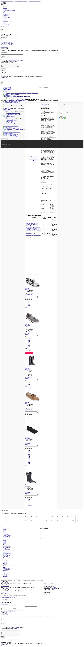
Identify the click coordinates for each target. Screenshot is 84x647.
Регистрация (6, 24)
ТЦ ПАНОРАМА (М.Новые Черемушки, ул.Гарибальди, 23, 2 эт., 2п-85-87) (33, 224)
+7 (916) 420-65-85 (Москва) (7, 1)
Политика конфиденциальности (8, 597)
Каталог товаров (4, 84)
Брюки (4, 530)
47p (29, 346)
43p (29, 457)
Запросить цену (12, 611)
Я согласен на (13, 60)
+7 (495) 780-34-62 (5, 586)
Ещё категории (4, 139)
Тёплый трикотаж (7, 553)
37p (29, 450)
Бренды (5, 9)
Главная (5, 6)
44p (29, 343)
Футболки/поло (6, 536)
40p (29, 340)
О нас (4, 16)
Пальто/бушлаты (6, 549)
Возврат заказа (6, 14)
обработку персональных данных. (15, 60)
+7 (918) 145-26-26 (5, 593)
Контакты (5, 15)
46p (50, 188)
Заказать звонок (4, 47)
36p (29, 384)
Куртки (4, 529)
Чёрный (30, 505)
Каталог (5, 8)
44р (29, 459)
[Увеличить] (33, 158)
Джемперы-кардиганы (8, 550)
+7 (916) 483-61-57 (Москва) (21, 1)
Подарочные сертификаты (9, 10)
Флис (4, 533)
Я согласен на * (13, 609)
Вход (4, 23)
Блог (4, 11)
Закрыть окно (4, 77)
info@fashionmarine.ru (51, 587)
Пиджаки (5, 554)
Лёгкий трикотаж (7, 535)
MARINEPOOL (52, 202)
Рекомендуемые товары (6, 146)
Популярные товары (6, 142)
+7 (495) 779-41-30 (5, 589)
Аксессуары (6, 534)
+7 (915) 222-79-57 (5, 582)
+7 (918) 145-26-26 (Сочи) (35, 1)
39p (29, 452)
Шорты (4, 537)
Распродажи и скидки (6, 144)
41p (46, 188)
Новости (5, 18)
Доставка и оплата (7, 12)
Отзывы (5, 19)
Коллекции (5, 21)
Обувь (4, 531)
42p (29, 302)
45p (29, 304)
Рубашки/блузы (6, 555)
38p (29, 451)
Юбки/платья (6, 556)
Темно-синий (29, 389)
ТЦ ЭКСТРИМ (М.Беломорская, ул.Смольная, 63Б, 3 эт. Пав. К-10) (33, 234)
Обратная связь (6, 17)
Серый (29, 350)
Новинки (3, 141)
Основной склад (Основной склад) (33, 220)
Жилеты (5, 551)
